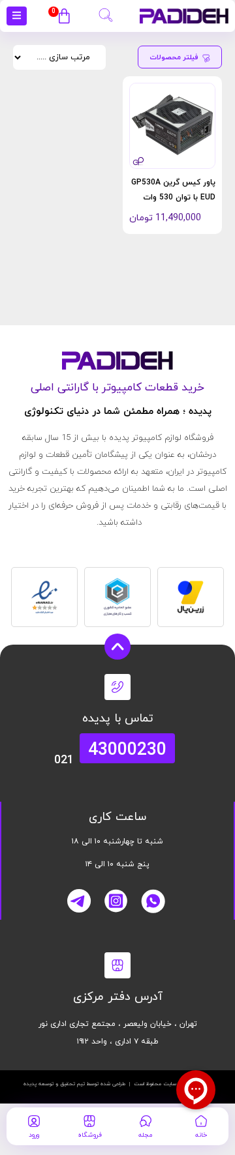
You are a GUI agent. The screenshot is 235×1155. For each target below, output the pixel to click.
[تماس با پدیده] (117, 687)
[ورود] (33, 1121)
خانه (201, 1135)
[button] (106, 13)
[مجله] (145, 1121)
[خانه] (201, 1121)
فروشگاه (90, 1135)
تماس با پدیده (117, 718)
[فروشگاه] (89, 1121)
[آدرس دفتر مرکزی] (117, 965)
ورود (34, 1135)
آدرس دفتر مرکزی (118, 997)
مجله (145, 1135)
